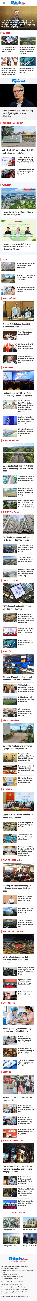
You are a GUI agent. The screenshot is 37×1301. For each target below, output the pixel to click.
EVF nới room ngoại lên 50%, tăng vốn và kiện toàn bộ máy (25, 1203)
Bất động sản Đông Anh (9, 1246)
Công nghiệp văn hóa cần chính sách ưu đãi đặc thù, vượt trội (26, 1132)
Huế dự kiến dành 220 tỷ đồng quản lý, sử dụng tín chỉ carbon (26, 910)
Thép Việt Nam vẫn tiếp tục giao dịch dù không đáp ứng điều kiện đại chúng (25, 172)
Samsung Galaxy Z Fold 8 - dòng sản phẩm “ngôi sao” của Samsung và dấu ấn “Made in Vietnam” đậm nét (26, 851)
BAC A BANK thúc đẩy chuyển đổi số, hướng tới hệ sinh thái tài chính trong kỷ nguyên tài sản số (17, 1169)
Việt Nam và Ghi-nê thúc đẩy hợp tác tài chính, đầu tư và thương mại (26, 630)
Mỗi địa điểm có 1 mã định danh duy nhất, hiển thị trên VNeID (26, 699)
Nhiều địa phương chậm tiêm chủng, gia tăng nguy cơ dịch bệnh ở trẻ (26, 289)
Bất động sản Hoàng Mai (30, 1246)
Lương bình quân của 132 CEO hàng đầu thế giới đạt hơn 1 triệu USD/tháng (17, 113)
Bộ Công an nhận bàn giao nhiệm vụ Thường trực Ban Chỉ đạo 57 (25, 982)
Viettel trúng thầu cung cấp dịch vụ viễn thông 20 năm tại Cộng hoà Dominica (16, 960)
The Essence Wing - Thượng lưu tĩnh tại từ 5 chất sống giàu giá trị (25, 559)
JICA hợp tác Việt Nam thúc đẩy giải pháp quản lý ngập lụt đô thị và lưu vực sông (18, 888)
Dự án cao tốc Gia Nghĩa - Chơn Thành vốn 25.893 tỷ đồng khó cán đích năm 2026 (18, 468)
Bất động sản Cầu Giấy (9, 1230)
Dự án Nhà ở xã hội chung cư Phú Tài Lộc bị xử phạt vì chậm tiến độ (26, 277)
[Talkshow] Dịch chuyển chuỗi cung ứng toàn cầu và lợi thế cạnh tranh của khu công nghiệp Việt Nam (17, 246)
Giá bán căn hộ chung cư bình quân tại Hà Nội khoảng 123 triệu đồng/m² (26, 265)
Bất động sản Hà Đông (29, 1230)
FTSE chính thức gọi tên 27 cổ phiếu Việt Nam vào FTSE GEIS (8, 49)
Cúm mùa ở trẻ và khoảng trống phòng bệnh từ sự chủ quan (24, 1039)
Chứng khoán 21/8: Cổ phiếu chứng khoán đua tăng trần (27, 70)
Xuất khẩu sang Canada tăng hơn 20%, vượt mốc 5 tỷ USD (25, 825)
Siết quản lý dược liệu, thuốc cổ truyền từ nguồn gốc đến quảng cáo (26, 1051)
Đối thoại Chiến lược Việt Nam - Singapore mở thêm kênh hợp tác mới (26, 346)
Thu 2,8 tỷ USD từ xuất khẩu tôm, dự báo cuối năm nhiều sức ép (25, 837)
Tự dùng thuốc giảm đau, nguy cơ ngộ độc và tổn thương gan (26, 1063)
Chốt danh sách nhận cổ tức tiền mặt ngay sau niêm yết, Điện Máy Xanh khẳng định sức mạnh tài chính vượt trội (26, 618)
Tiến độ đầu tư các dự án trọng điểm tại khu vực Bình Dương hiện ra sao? (26, 478)
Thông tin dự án (18, 1213)
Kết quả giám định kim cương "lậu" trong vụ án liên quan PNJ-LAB (25, 780)
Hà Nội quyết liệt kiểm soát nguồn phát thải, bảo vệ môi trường (25, 898)
